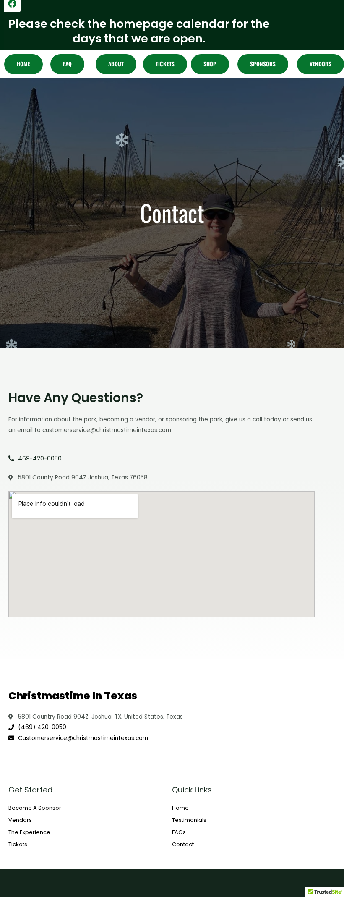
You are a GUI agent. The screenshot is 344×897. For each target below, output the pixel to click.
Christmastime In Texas (72, 695)
